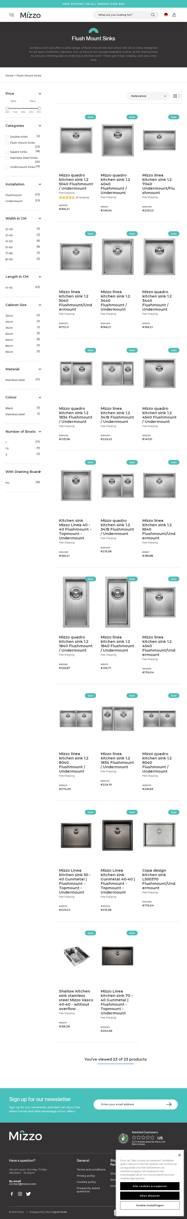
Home (9, 75)
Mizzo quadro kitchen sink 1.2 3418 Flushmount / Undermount (117, 527)
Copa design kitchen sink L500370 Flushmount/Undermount (158, 879)
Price (9, 94)
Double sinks (19, 136)
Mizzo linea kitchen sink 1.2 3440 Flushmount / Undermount (115, 301)
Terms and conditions (91, 1169)
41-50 (9, 241)
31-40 (9, 235)
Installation (14, 184)
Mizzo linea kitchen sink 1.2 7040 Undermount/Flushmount (158, 184)
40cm (9, 321)
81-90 (9, 259)
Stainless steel (15, 380)
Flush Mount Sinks (22, 142)
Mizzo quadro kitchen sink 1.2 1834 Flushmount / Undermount (75, 415)
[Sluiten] (179, 1155)
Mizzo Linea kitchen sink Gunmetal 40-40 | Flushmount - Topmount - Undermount (118, 881)
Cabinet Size (15, 305)
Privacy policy (86, 1175)
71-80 (9, 253)
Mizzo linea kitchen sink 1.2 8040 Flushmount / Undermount (73, 762)
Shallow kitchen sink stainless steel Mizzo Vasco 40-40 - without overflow (76, 1000)
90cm (9, 352)
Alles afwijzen (150, 1195)
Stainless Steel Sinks (24, 158)
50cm (9, 333)
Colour (11, 397)
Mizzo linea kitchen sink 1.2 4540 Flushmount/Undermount (158, 646)
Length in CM (16, 277)
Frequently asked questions (88, 1190)
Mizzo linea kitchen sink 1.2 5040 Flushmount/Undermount (75, 301)
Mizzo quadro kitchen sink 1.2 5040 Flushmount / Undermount (76, 182)
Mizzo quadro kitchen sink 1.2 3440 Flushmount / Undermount (157, 301)
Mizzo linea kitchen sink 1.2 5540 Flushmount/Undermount (158, 529)
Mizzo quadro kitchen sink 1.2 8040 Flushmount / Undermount (157, 762)
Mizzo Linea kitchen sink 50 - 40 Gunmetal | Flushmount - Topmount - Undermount (75, 881)
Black (9, 408)
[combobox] (126, 15)
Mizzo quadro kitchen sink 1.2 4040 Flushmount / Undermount (115, 184)
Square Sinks (18, 151)
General (83, 1160)
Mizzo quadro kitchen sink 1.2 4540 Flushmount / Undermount (159, 415)
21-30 (9, 229)
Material (12, 369)
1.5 (7, 448)
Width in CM (15, 218)
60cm (9, 339)
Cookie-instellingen (150, 1205)
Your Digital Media (56, 1211)
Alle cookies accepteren (150, 1186)
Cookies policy (86, 1182)
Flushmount (13, 195)
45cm (9, 327)
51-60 (9, 247)
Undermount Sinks (22, 167)
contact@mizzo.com (22, 1184)
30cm (9, 315)
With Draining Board (22, 472)
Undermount (13, 201)
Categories (14, 126)
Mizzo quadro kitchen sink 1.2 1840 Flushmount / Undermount (76, 643)
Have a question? (22, 1160)
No (7, 482)
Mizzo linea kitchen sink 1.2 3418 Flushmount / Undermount (117, 415)
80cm (9, 346)
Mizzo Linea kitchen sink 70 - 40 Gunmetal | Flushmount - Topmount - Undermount (117, 1002)
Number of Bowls (20, 432)
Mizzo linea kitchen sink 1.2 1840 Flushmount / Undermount (117, 643)
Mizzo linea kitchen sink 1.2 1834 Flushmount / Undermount (117, 760)
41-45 (8, 287)
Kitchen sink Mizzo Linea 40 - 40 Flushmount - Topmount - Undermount (75, 529)
